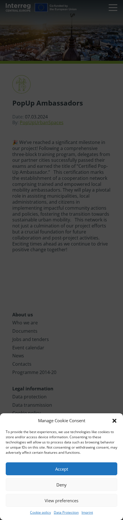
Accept (61, 469)
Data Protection (66, 512)
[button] (114, 421)
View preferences (61, 500)
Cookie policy (40, 512)
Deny (61, 485)
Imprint (87, 512)
